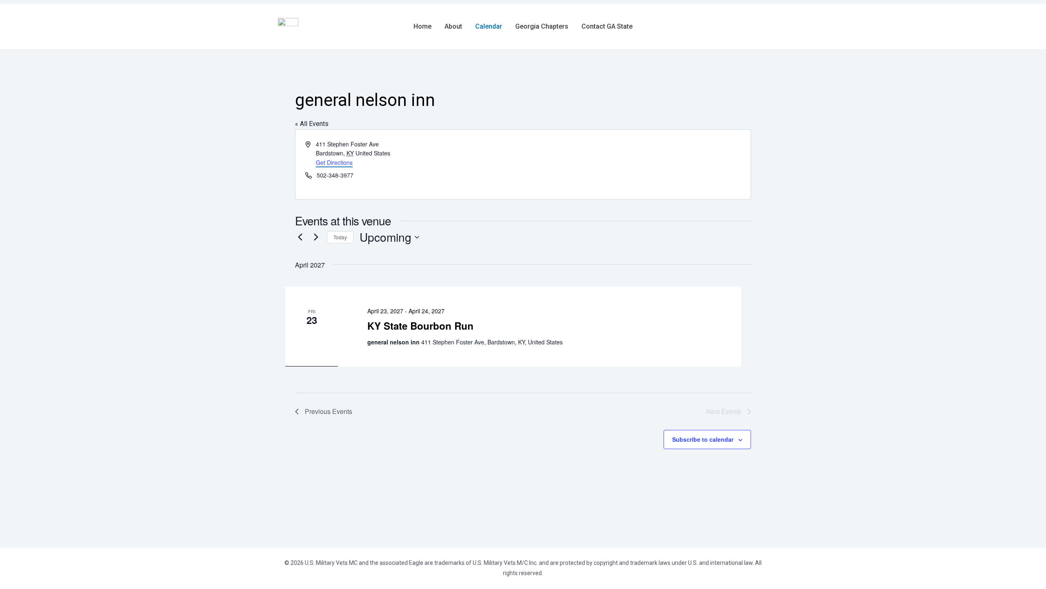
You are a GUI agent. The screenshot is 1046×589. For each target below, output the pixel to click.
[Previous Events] (300, 237)
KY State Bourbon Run (420, 326)
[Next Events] (316, 237)
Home (422, 26)
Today (340, 237)
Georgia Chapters (541, 26)
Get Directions (334, 162)
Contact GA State (607, 26)
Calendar (488, 26)
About (453, 26)
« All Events (312, 124)
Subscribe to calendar (702, 439)
